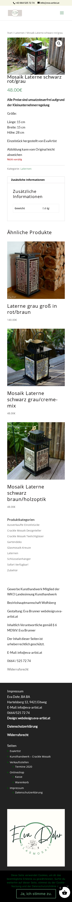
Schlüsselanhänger (19, 559)
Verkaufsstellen (19, 762)
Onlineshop (17, 772)
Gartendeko (14, 542)
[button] (59, 43)
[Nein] (67, 886)
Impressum (17, 788)
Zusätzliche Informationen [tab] (28, 179)
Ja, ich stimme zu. (36, 894)
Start (10, 32)
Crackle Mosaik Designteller (24, 530)
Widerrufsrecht (17, 669)
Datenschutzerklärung (29, 792)
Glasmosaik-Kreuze (19, 547)
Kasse (18, 777)
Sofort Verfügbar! (17, 564)
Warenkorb (22, 782)
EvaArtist (15, 751)
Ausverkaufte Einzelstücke (23, 525)
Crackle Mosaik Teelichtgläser (25, 536)
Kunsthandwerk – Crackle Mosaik (30, 756)
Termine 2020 (23, 766)
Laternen (20, 32)
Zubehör (12, 570)
